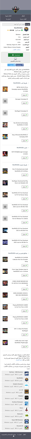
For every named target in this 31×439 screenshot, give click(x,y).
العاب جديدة (23, 19)
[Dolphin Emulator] (3, 384)
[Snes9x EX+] (4, 426)
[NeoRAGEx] (4, 378)
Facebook (18, 65)
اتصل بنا (8, 19)
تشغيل (24, 95)
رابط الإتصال (19, 360)
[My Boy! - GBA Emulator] (4, 372)
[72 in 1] (5, 390)
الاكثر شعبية (8, 16)
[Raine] (4, 408)
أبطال (23, 16)
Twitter (11, 65)
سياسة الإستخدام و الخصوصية (8, 434)
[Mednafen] (4, 414)
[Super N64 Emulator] (3, 420)
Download (17, 55)
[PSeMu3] (4, 396)
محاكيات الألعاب (17, 49)
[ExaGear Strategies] (4, 402)
